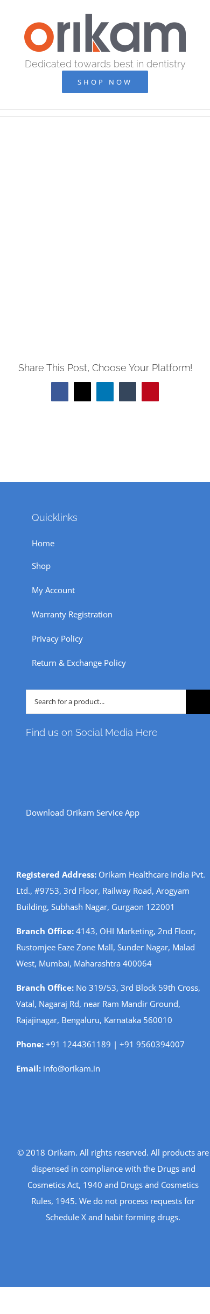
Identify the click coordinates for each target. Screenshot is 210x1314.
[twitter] (81, 756)
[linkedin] (98, 756)
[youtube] (63, 756)
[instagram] (46, 756)
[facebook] (29, 756)
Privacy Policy (57, 638)
